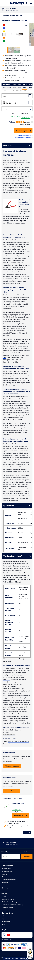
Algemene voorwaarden (9, 880)
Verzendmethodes (7, 871)
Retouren (4, 874)
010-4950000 (23, 495)
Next (31, 34)
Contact (4, 891)
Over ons (4, 894)
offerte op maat (24, 668)
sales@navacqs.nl (9, 498)
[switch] (30, 957)
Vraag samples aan (12, 766)
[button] (26, 25)
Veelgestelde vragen (8, 899)
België (3, 919)
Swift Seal (19, 353)
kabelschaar (25, 209)
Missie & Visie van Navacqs (9, 902)
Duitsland (4, 916)
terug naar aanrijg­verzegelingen (12, 15)
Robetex (4, 924)
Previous (25, 832)
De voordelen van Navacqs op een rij (12, 905)
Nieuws (4, 896)
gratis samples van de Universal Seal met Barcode (16, 742)
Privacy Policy (6, 882)
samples (13, 691)
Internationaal (6, 921)
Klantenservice (6, 877)
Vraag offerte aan (11, 791)
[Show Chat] (26, 958)
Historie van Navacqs (8, 907)
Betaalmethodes (6, 869)
